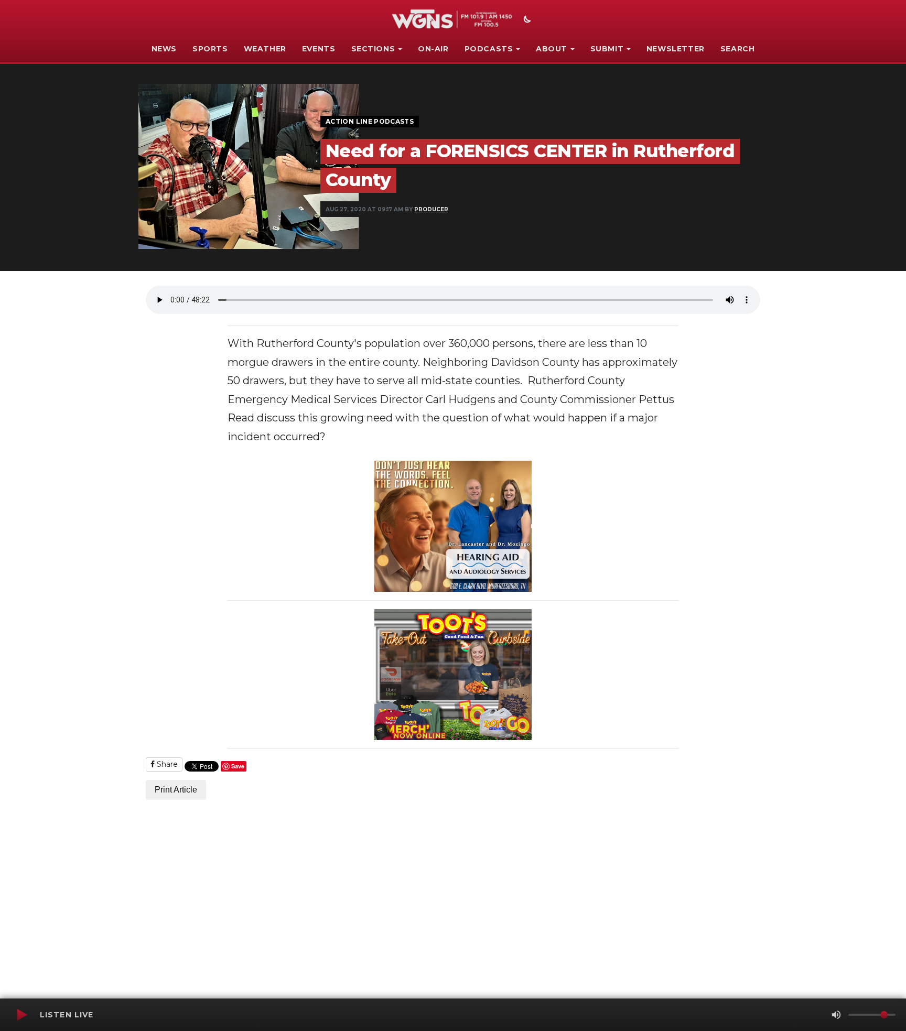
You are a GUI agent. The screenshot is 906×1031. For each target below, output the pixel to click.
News (164, 48)
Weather (265, 48)
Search (737, 48)
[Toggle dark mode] (526, 20)
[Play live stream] (21, 1015)
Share (166, 764)
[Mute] (836, 1015)
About (551, 48)
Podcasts (489, 48)
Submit (607, 48)
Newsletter (675, 48)
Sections (373, 48)
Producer (431, 209)
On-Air (433, 48)
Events (319, 48)
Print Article (176, 789)
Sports (210, 48)
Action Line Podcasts (370, 121)
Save (237, 766)
